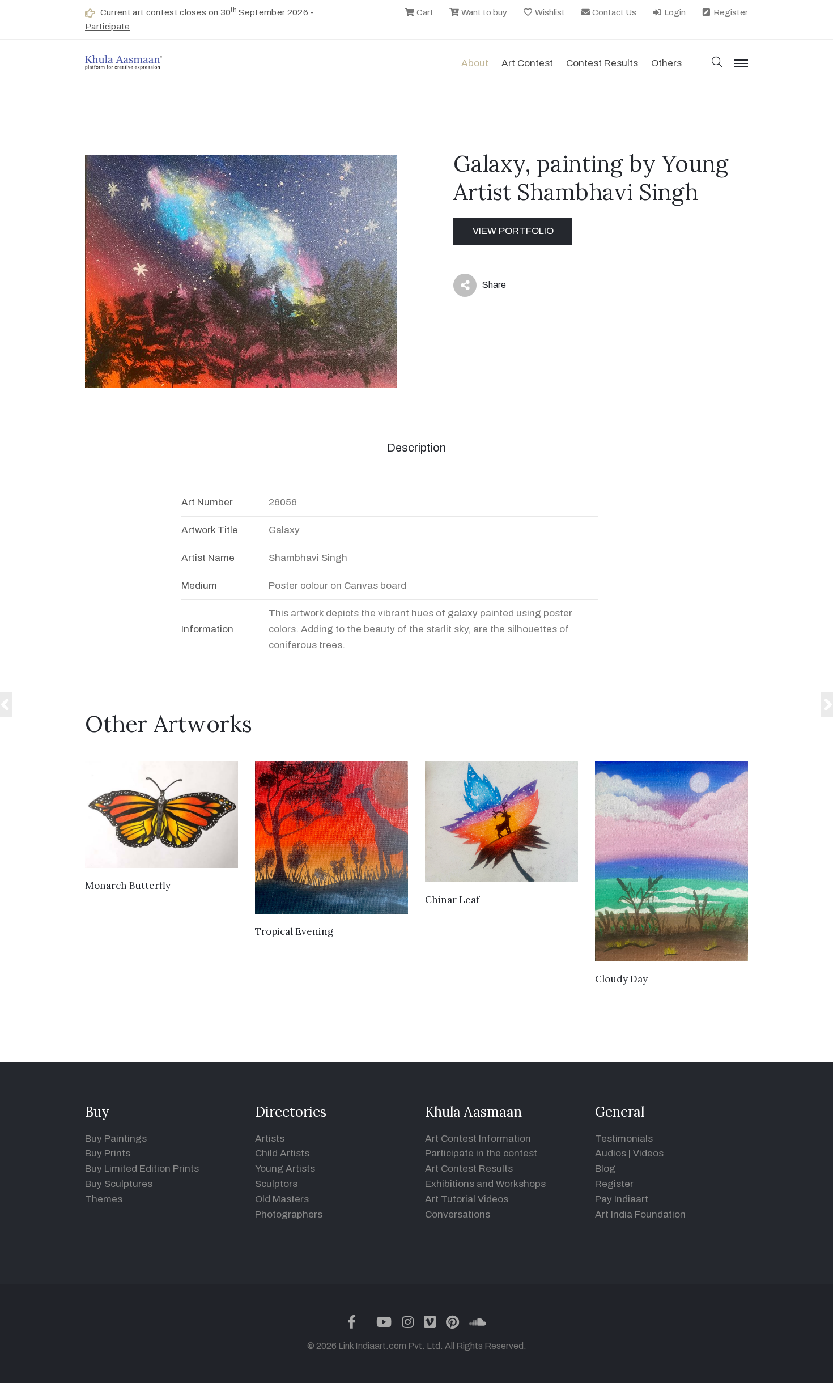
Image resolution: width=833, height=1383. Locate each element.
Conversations (457, 1214)
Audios (610, 1153)
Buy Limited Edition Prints (142, 1168)
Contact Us (613, 12)
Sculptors (276, 1183)
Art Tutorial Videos (466, 1199)
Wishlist (549, 12)
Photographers (288, 1214)
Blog (605, 1168)
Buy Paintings (116, 1138)
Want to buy (483, 12)
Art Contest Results (469, 1168)
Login (674, 12)
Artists (269, 1138)
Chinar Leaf (452, 899)
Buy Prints (107, 1153)
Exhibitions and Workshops (485, 1183)
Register (730, 12)
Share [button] (485, 287)
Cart (424, 12)
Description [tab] (416, 447)
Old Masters (282, 1199)
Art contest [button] (527, 63)
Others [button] (666, 63)
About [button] (474, 63)
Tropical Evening (294, 931)
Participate (107, 26)
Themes (103, 1199)
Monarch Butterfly (128, 885)
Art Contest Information (478, 1138)
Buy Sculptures (118, 1183)
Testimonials (624, 1138)
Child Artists (282, 1153)
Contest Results (602, 63)
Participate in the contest (481, 1153)
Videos (648, 1153)
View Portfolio (513, 230)
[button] (717, 63)
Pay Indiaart (621, 1199)
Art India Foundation (640, 1214)
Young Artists (285, 1168)
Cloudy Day (621, 979)
